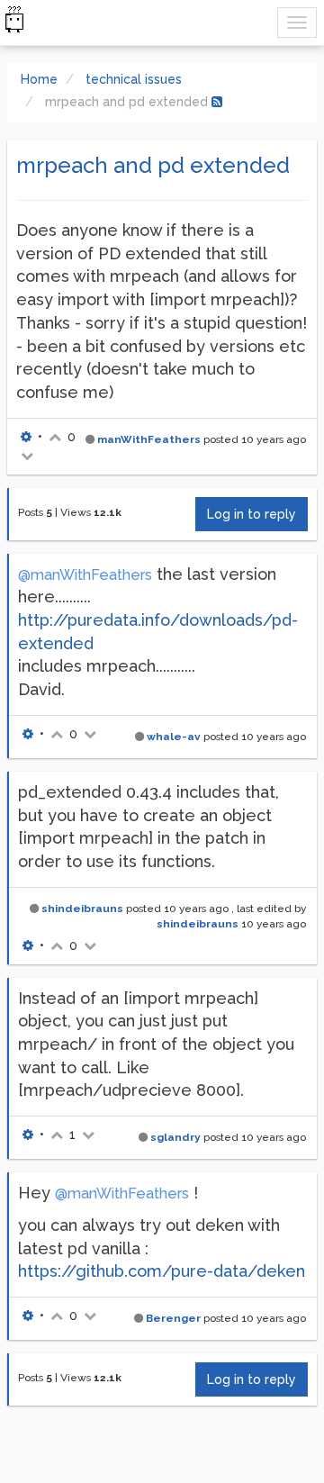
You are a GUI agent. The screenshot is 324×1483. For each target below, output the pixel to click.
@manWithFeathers (85, 574)
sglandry (175, 1137)
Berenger (173, 1318)
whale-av (174, 736)
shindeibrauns (82, 908)
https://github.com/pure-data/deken (161, 1270)
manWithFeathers (149, 439)
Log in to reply (251, 514)
